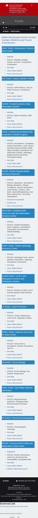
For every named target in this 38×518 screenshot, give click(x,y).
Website (10, 57)
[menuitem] (32, 27)
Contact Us (11, 203)
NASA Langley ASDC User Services (22, 487)
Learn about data (14, 71)
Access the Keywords (15, 200)
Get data (10, 68)
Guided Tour (13, 26)
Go (18, 517)
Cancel (12, 517)
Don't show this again (8, 22)
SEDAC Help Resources (16, 469)
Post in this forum (14, 74)
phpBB (13, 494)
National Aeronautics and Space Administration (19, 488)
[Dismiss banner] (31, 5)
